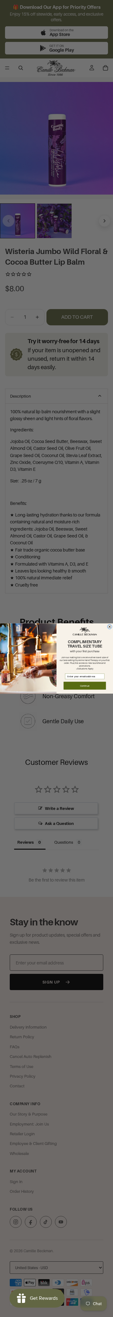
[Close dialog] (109, 626)
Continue (84, 685)
